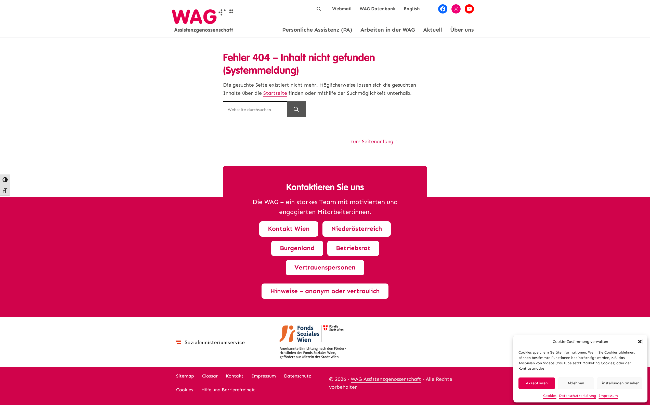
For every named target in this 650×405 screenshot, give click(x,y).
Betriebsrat (353, 248)
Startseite (275, 93)
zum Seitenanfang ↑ (373, 141)
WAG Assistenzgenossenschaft (386, 379)
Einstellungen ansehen (620, 383)
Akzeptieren (537, 383)
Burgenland (297, 248)
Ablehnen (575, 383)
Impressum (608, 396)
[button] (639, 341)
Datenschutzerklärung (577, 396)
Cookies (549, 396)
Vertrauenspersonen (325, 267)
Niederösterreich (356, 229)
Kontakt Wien (289, 229)
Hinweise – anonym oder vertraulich (325, 291)
